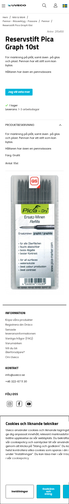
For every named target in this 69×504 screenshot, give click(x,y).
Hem (5, 17)
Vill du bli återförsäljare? (15, 350)
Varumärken (13, 343)
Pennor (46, 21)
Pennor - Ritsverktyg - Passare (20, 21)
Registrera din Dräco (19, 324)
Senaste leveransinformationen (20, 331)
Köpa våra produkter (19, 320)
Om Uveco (12, 357)
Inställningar (20, 491)
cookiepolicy (20, 458)
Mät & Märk (18, 17)
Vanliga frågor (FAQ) (19, 338)
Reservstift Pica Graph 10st (18, 25)
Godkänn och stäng (48, 491)
